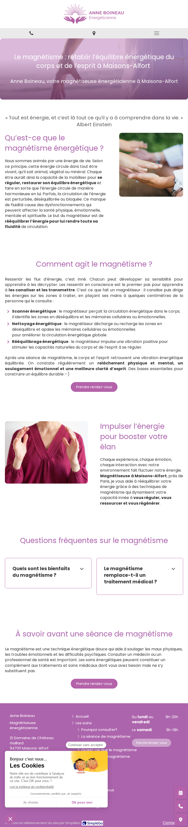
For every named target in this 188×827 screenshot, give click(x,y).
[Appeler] (31, 33)
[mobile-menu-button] (156, 33)
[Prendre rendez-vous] (181, 793)
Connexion (173, 823)
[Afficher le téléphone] (181, 806)
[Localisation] (94, 33)
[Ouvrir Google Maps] (181, 820)
